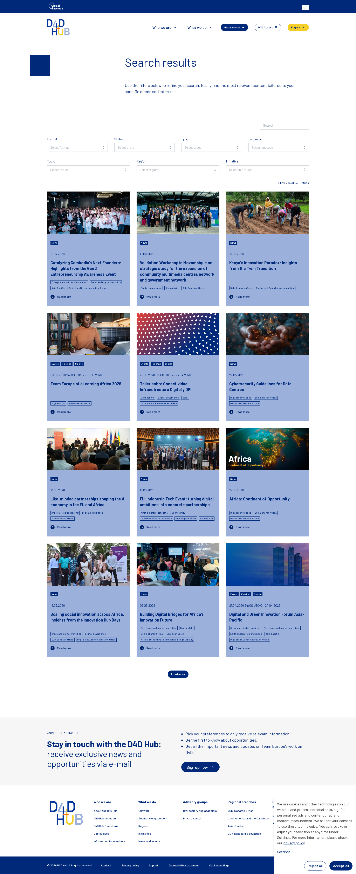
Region (141, 161)
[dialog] (315, 836)
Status (119, 139)
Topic (51, 161)
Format (52, 139)
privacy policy (293, 843)
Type (184, 139)
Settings (283, 851)
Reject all (315, 865)
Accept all (341, 865)
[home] (58, 27)
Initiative (232, 161)
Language (255, 139)
